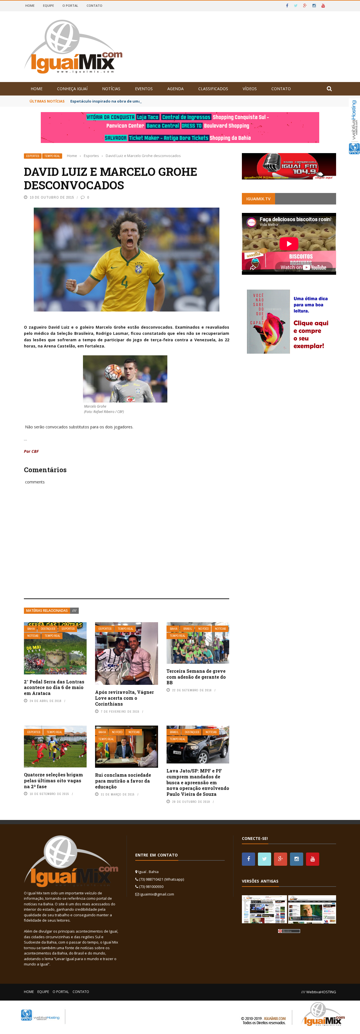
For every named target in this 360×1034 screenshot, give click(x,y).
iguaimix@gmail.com (157, 894)
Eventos (144, 88)
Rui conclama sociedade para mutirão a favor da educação (123, 781)
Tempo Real (52, 156)
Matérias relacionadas (47, 610)
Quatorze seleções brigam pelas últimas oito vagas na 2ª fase (53, 780)
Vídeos (250, 88)
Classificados (213, 88)
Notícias (111, 88)
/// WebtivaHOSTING (318, 991)
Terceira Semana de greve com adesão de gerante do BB (196, 677)
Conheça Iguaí (72, 88)
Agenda (175, 88)
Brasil (187, 629)
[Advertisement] (126, 547)
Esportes (32, 156)
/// (74, 610)
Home (30, 5)
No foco (203, 629)
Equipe (48, 5)
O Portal (70, 5)
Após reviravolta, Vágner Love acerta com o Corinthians (124, 698)
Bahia (31, 629)
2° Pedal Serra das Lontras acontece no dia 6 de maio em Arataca (54, 687)
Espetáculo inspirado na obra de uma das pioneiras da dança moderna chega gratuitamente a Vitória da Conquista (179, 101)
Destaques (48, 629)
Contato (94, 5)
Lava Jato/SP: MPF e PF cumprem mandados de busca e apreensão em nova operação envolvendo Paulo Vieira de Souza (197, 782)
